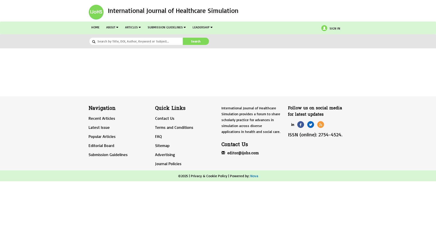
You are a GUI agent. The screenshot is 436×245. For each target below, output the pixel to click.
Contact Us (164, 118)
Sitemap (162, 145)
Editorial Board (101, 145)
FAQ (158, 136)
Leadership (202, 27)
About (111, 27)
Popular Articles (102, 136)
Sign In (334, 28)
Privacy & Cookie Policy (209, 176)
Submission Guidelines (166, 27)
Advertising (165, 154)
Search (196, 41)
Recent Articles (102, 118)
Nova (254, 176)
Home (95, 27)
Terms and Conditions (174, 127)
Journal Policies (168, 163)
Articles (132, 27)
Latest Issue (99, 127)
